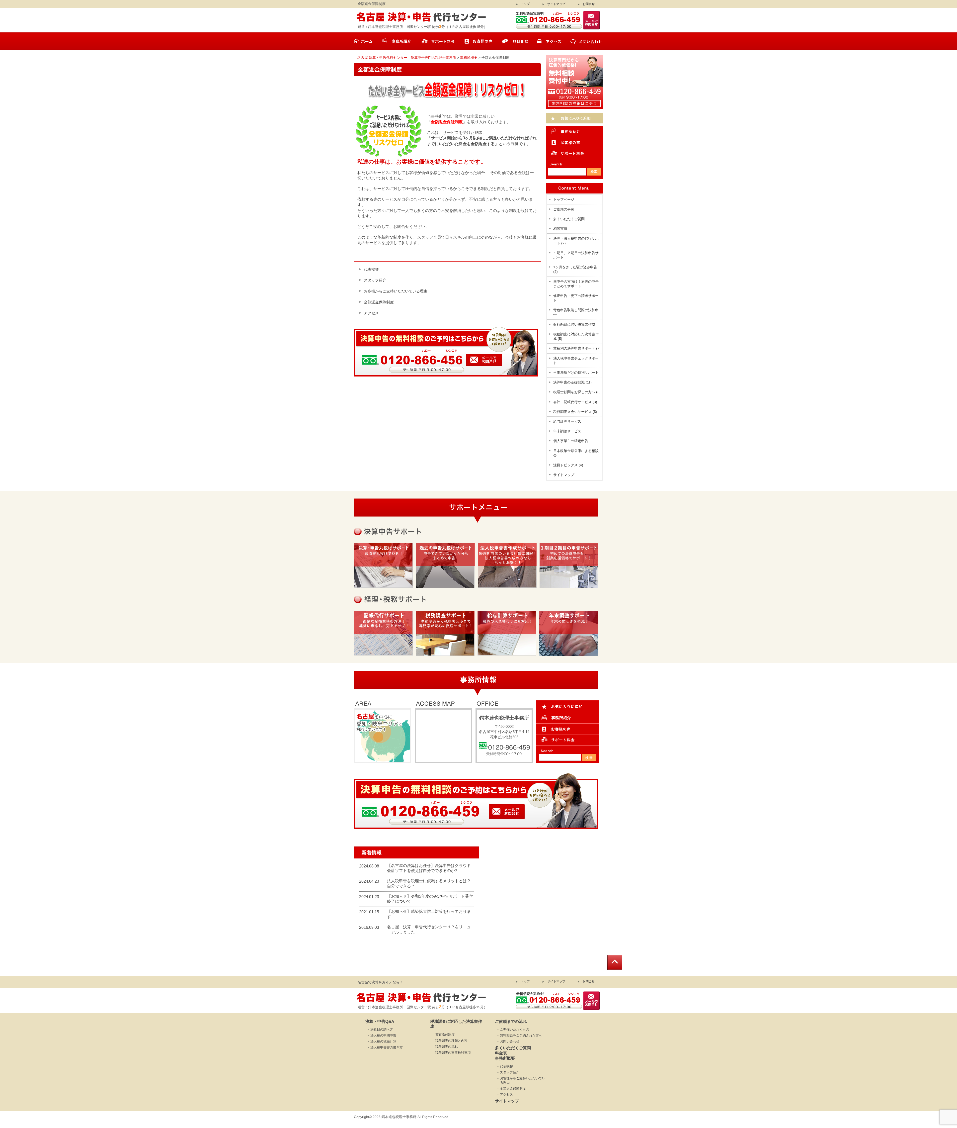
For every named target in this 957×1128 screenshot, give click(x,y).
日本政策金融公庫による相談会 (576, 453)
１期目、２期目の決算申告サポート (576, 255)
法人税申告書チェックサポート (576, 360)
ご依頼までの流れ (511, 1021)
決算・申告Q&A (379, 1021)
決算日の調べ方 (381, 1029)
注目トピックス (568, 465)
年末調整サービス (567, 431)
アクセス (371, 313)
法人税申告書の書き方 (386, 1047)
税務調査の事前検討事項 (453, 1052)
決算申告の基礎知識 (572, 382)
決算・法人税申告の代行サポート (576, 240)
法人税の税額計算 (383, 1041)
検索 (589, 758)
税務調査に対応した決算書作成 (576, 336)
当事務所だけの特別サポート (576, 373)
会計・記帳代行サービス (575, 402)
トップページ (563, 199)
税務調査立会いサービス (575, 412)
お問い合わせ (509, 1041)
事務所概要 (505, 1058)
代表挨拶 (371, 269)
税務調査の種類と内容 (451, 1040)
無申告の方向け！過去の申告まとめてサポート (576, 284)
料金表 (501, 1053)
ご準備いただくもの (514, 1029)
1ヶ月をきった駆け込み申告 (575, 269)
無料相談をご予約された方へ (521, 1035)
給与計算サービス (567, 421)
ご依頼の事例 (563, 209)
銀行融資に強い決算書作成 (574, 324)
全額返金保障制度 (379, 302)
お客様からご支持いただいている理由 (395, 291)
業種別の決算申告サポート (577, 348)
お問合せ (589, 4)
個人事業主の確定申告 (570, 441)
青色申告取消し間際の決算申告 (576, 312)
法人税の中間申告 (383, 1035)
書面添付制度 (445, 1034)
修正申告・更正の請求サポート (576, 298)
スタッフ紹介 (375, 280)
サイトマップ (556, 4)
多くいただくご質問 (569, 219)
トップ (525, 4)
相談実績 (560, 229)
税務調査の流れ (446, 1046)
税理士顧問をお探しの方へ (577, 392)
